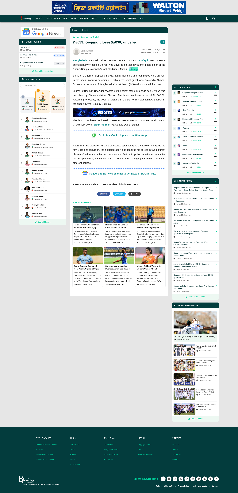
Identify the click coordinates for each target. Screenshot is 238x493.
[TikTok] (186, 478)
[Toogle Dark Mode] (207, 18)
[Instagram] (175, 478)
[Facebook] (163, 478)
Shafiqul (143, 60)
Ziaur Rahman (102, 124)
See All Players (44, 222)
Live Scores (74, 445)
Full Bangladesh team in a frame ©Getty (206, 406)
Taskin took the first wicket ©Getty (206, 347)
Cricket (85, 30)
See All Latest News (197, 297)
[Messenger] (198, 478)
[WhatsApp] (192, 478)
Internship (175, 460)
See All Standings (194, 173)
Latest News (108, 445)
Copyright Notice (144, 445)
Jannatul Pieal (87, 51)
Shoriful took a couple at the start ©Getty (206, 376)
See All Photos (197, 419)
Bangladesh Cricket (90, 37)
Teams (74, 18)
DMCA (140, 450)
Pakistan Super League (45, 460)
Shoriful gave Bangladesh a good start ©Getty (195, 336)
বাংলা (141, 18)
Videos (93, 18)
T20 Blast (39, 450)
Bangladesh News (111, 450)
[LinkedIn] (204, 478)
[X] (180, 478)
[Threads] (216, 478)
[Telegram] (210, 478)
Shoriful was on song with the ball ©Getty (206, 362)
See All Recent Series (44, 71)
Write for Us (176, 455)
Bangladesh (80, 60)
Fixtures (73, 455)
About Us (175, 445)
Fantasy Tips (109, 460)
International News (111, 455)
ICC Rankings (130, 18)
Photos (84, 18)
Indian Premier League (44, 455)
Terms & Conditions (145, 455)
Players (117, 18)
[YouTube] (169, 478)
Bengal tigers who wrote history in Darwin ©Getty (205, 391)
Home (39, 18)
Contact (175, 450)
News (65, 18)
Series (72, 460)
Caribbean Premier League (46, 445)
